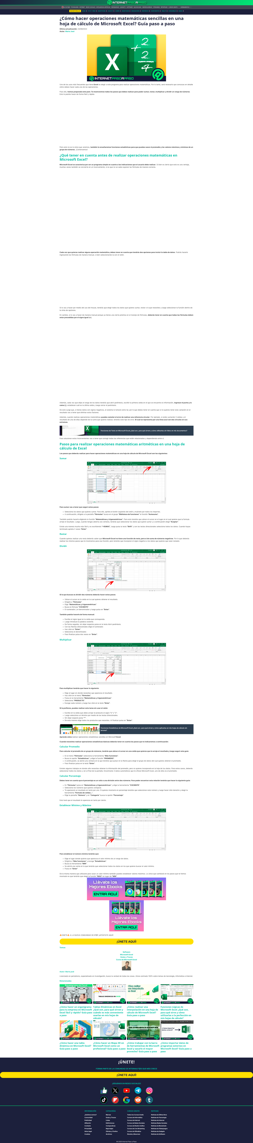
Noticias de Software (158, 1134)
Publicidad (88, 1120)
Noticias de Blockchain (158, 1126)
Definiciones (110, 1123)
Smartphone (102, 11)
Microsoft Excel (126, 955)
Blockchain (137, 7)
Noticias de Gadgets (158, 1131)
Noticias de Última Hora (159, 1115)
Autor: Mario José (67, 971)
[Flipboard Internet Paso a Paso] (115, 1100)
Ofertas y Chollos (112, 1131)
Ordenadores (135, 11)
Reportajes (164, 7)
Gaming (117, 11)
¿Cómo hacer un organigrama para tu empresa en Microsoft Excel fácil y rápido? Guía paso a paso (76, 1011)
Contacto (87, 1126)
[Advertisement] (126, 111)
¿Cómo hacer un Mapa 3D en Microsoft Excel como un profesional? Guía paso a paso (109, 1045)
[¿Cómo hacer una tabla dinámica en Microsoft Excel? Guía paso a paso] (76, 1030)
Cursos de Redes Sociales (136, 1123)
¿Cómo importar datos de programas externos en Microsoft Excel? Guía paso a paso (176, 1047)
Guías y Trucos (126, 957)
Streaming (156, 7)
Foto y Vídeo (92, 11)
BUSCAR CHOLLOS (75, 11)
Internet (82, 7)
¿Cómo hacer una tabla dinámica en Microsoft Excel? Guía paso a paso (75, 1045)
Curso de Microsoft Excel (126, 960)
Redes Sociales (90, 7)
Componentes (155, 11)
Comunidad (88, 1117)
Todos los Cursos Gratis (135, 1115)
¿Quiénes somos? (90, 1115)
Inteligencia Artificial (103, 7)
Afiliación (87, 1123)
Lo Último (67, 7)
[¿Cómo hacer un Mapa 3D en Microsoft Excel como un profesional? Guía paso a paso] (109, 1030)
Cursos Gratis (173, 7)
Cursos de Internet (133, 1120)
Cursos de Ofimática (134, 1131)
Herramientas (185, 7)
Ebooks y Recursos (133, 1134)
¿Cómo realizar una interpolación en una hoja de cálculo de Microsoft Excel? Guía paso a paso (142, 1011)
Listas (108, 1120)
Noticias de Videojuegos (159, 1128)
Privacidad (88, 1128)
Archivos (109, 1134)
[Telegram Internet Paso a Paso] (138, 1090)
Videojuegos (115, 7)
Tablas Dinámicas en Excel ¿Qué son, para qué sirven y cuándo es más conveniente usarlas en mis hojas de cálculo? (108, 1012)
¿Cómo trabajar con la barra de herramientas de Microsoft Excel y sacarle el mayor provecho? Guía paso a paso (143, 1047)
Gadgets (123, 7)
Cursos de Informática (134, 1117)
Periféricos (145, 11)
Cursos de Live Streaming (136, 1128)
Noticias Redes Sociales (159, 1123)
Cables (180, 11)
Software (130, 7)
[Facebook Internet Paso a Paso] (104, 1090)
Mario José (69, 31)
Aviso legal (88, 1131)
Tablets (163, 11)
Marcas (108, 1115)
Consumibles (172, 11)
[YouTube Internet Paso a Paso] (126, 1090)
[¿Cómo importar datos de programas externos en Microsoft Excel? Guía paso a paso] (177, 1030)
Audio (84, 11)
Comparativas (110, 1126)
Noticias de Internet (157, 1120)
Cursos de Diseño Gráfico (136, 1126)
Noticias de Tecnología (158, 1117)
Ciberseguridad (147, 7)
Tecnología (74, 7)
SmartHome (125, 11)
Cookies (87, 1134)
